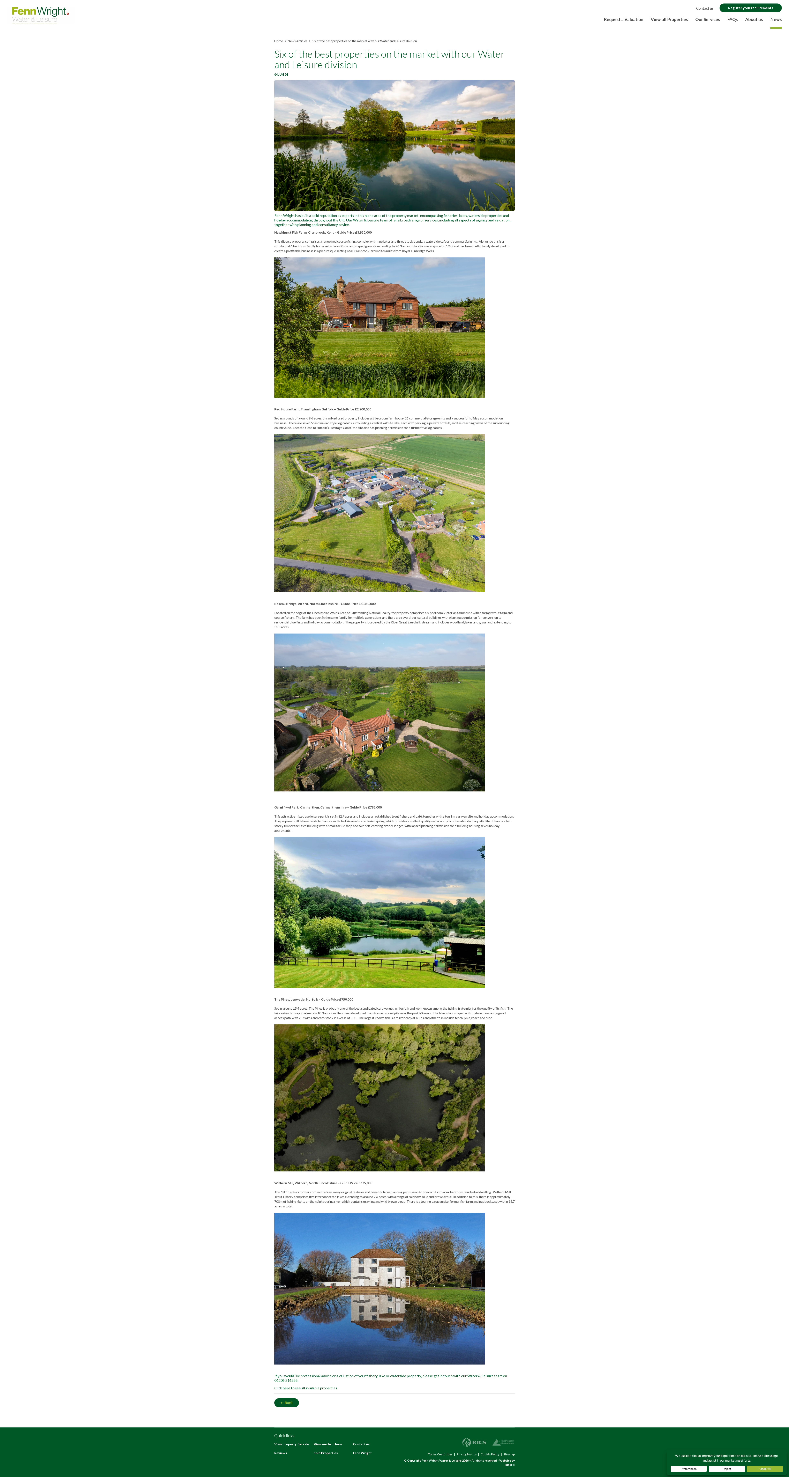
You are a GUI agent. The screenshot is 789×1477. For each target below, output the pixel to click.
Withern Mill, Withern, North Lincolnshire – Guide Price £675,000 (323, 1183)
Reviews (280, 1453)
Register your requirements (750, 8)
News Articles (297, 41)
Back (289, 1403)
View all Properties (669, 19)
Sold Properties (326, 1453)
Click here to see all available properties (305, 1388)
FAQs (732, 19)
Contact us (705, 8)
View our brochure (328, 1444)
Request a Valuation (623, 19)
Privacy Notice (466, 1454)
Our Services (707, 19)
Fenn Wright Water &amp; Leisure (41, 15)
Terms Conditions (440, 1454)
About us (754, 19)
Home (278, 41)
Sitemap (509, 1454)
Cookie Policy (490, 1454)
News (776, 19)
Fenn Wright (362, 1453)
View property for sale (291, 1444)
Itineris (510, 1464)
